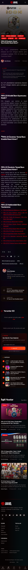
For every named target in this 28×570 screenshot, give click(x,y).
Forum (16, 526)
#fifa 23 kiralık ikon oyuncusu (8, 260)
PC (16, 38)
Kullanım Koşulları (13, 552)
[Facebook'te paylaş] (11, 256)
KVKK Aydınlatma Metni (15, 550)
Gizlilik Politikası (4, 550)
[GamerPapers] (14, 2)
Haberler (20, 36)
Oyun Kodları (4, 534)
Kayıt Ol (17, 530)
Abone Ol (14, 348)
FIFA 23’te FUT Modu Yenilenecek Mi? (13, 231)
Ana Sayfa (3, 33)
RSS (17, 562)
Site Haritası (12, 562)
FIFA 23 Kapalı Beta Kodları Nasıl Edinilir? (14, 233)
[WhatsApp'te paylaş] (14, 256)
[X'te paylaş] (7, 256)
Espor (2, 530)
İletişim (2, 543)
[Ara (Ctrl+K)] (25, 2)
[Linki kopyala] (18, 256)
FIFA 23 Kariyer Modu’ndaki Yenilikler (13, 221)
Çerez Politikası (4, 552)
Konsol (4, 38)
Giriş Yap (17, 528)
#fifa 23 (21, 263)
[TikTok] (13, 515)
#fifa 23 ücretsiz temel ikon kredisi (9, 263)
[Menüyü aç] (2, 2)
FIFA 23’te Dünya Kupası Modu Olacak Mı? (14, 228)
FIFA (8, 33)
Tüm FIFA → (24, 400)
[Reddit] (24, 515)
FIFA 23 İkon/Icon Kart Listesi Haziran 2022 (14, 240)
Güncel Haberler (11, 36)
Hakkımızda (4, 541)
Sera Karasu (11, 271)
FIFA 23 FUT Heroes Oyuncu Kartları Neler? (15, 243)
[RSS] (2, 518)
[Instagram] (6, 515)
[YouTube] (9, 515)
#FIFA (18, 260)
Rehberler (22, 38)
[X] (2, 515)
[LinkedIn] (20, 515)
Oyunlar (10, 38)
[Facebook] (16, 515)
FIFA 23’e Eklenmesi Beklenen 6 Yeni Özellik (15, 210)
